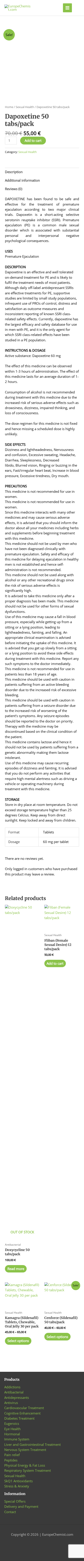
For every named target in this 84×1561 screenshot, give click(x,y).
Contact (10, 1512)
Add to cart (33, 140)
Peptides (10, 1460)
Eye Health (12, 1429)
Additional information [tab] (22, 180)
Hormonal (12, 1434)
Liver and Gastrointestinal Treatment (32, 1444)
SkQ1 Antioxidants (18, 1481)
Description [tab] (14, 172)
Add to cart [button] (55, 963)
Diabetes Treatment (19, 1418)
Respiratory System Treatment (27, 1470)
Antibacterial (14, 1392)
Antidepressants (16, 1397)
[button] (78, 7)
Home (9, 107)
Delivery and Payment (21, 1506)
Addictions (12, 1387)
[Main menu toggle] (67, 7)
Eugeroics (11, 1423)
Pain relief (12, 1455)
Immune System (16, 1439)
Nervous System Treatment (25, 1449)
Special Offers (15, 1501)
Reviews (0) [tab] (13, 189)
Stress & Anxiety (16, 1486)
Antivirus (11, 1402)
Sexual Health (25, 107)
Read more (15, 1268)
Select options (18, 1340)
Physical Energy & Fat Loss (24, 1465)
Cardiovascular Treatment (24, 1408)
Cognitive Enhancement (22, 1413)
